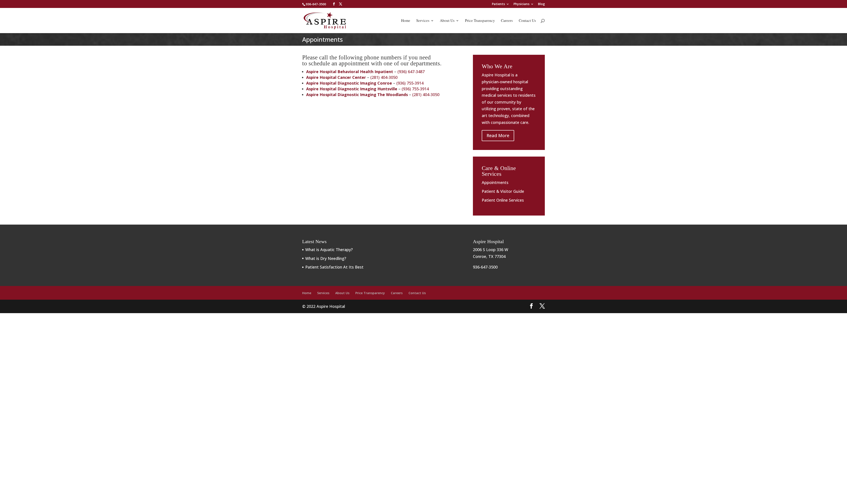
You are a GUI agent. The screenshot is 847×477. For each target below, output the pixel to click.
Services (422, 21)
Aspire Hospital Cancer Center (336, 77)
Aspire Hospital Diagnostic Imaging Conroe (349, 83)
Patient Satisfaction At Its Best (334, 267)
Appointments (495, 182)
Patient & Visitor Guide (503, 191)
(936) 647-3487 (411, 71)
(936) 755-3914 (410, 83)
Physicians (521, 4)
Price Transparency (480, 21)
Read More (498, 135)
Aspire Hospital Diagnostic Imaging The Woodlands (357, 94)
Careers (507, 21)
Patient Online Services (503, 200)
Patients (498, 4)
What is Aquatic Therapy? (329, 249)
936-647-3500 (316, 4)
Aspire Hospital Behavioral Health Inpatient (349, 71)
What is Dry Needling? (325, 258)
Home (405, 21)
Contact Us (527, 21)
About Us (447, 21)
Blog (541, 4)
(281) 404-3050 (383, 77)
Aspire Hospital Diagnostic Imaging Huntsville (351, 88)
